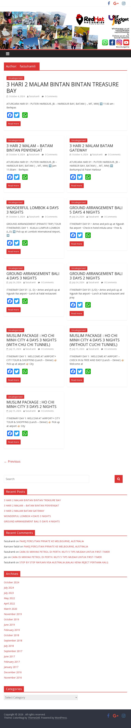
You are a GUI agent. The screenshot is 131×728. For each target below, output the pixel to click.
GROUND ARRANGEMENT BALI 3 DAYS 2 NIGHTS (96, 275)
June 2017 (9, 656)
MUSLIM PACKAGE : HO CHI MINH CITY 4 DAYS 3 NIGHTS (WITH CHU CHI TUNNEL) (31, 340)
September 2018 (13, 640)
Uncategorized (15, 78)
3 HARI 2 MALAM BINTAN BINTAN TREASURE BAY (62, 87)
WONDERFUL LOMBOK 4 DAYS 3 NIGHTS (32, 210)
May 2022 (9, 598)
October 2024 (11, 582)
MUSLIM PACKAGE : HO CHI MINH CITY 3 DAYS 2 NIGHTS (31, 404)
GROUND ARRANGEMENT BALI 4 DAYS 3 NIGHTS (32, 275)
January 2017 (11, 667)
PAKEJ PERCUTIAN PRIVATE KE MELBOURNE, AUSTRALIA (51, 541)
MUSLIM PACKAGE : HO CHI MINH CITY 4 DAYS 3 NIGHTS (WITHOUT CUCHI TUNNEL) (95, 340)
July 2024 (9, 587)
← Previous (12, 461)
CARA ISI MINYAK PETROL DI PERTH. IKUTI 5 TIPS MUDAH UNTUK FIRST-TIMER (64, 551)
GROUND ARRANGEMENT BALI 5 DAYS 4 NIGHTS (96, 210)
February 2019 (12, 630)
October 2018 (11, 635)
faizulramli (34, 96)
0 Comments (51, 96)
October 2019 (11, 619)
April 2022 (9, 603)
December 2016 (13, 672)
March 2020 (10, 608)
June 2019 (9, 624)
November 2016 (13, 677)
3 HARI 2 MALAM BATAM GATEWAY (91, 148)
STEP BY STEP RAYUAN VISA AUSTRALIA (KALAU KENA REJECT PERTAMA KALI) (63, 562)
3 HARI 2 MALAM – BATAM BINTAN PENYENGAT (29, 148)
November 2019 (13, 614)
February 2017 (12, 661)
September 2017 (13, 651)
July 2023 (9, 593)
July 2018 (9, 645)
